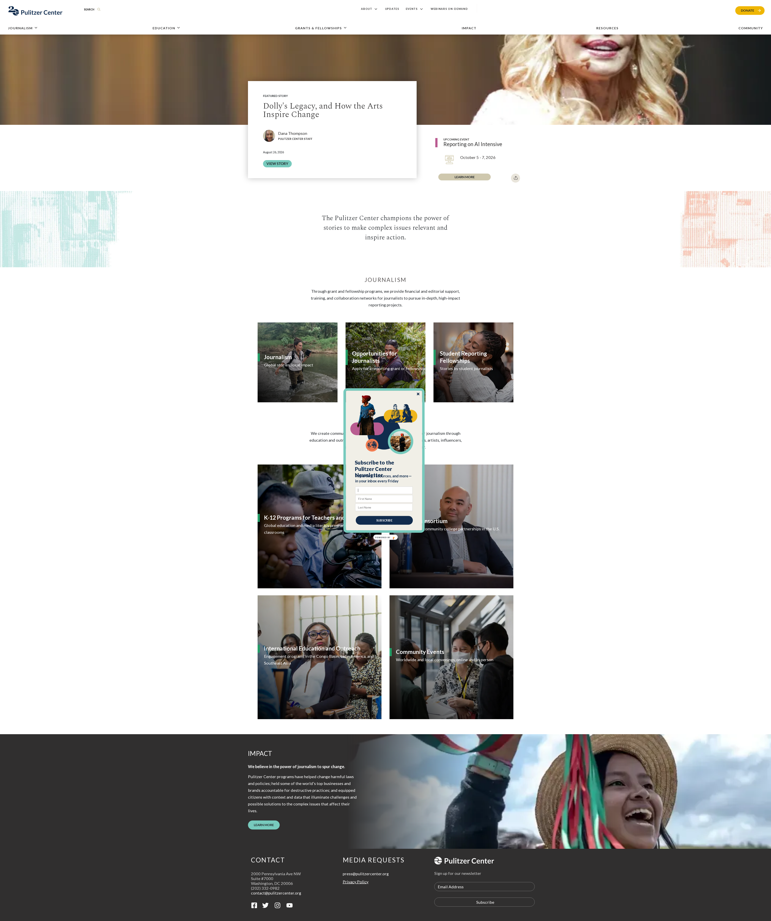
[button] (384, 468)
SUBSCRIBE (384, 520)
